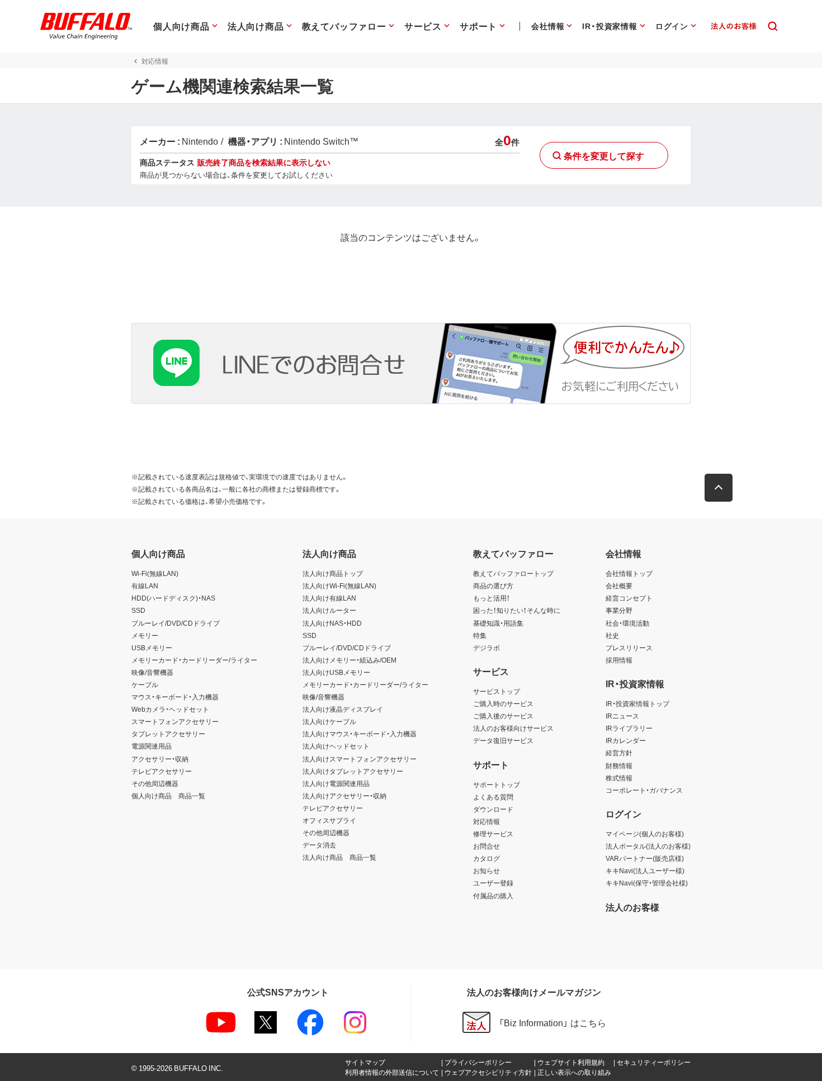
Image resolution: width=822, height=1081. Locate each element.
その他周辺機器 (154, 783)
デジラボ (486, 647)
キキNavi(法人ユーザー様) (645, 870)
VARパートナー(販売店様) (645, 858)
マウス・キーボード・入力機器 (175, 697)
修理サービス (493, 833)
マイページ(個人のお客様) (645, 833)
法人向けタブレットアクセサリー (353, 771)
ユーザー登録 (493, 883)
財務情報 (619, 765)
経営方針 (619, 752)
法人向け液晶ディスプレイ (343, 709)
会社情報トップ (629, 573)
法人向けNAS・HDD (332, 623)
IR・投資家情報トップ (637, 703)
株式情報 (619, 778)
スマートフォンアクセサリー (175, 721)
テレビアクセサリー (161, 771)
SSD (138, 610)
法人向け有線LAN (329, 598)
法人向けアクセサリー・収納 (344, 795)
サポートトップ (496, 784)
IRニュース (622, 716)
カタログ (486, 858)
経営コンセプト (629, 598)
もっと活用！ (491, 598)
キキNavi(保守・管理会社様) (647, 883)
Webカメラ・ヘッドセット (170, 709)
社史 (612, 635)
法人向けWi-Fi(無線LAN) (339, 585)
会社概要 (619, 585)
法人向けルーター (329, 610)
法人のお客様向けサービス (513, 728)
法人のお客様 (632, 906)
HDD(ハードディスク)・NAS (173, 598)
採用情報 (619, 660)
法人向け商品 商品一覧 (339, 857)
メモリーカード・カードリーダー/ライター (194, 660)
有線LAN (144, 585)
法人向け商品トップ (333, 573)
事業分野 (619, 610)
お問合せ (486, 846)
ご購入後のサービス (503, 716)
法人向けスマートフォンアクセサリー (360, 759)
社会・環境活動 (627, 623)
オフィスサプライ (329, 820)
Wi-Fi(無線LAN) (154, 573)
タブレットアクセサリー (168, 733)
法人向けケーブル (329, 721)
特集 (479, 635)
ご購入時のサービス (503, 703)
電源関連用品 (151, 746)
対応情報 (486, 821)
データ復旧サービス (503, 740)
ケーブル (144, 684)
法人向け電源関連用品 (336, 783)
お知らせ (486, 870)
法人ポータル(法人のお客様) (648, 846)
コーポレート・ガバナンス (644, 790)
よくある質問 (493, 797)
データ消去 (319, 845)
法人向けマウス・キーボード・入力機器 (360, 733)
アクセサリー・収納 (159, 759)
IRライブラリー (629, 728)
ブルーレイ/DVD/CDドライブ (175, 623)
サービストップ (496, 691)
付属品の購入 (493, 895)
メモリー (144, 635)
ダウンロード (493, 809)
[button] (719, 488)
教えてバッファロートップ (513, 573)
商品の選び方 (493, 585)
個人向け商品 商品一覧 (168, 795)
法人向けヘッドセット (336, 746)
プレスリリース (629, 647)
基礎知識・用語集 (498, 623)
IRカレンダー (626, 740)
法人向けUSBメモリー (336, 672)
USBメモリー (151, 647)
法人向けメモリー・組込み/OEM (349, 660)
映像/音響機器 (152, 672)
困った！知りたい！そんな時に (516, 610)
